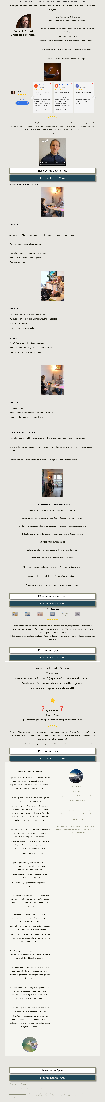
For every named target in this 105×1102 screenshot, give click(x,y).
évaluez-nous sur (21, 103)
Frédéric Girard (20, 92)
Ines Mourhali (63, 85)
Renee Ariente (84, 85)
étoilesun (42, 85)
